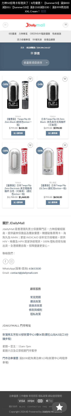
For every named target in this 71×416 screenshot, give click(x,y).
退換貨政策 (35, 305)
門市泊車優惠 (10, 358)
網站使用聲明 (55, 396)
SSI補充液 (37, 39)
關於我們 (13, 406)
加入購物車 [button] (18, 133)
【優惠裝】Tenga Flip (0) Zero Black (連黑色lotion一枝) (18, 122)
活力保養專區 (23, 39)
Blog (22, 406)
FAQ (45, 406)
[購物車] (65, 25)
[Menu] (5, 25)
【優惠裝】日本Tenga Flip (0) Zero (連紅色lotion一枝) (52, 187)
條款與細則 (35, 309)
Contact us (34, 406)
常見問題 (35, 297)
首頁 (22, 48)
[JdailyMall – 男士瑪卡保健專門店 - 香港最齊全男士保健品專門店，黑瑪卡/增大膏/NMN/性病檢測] (35, 24)
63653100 (35, 268)
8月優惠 (13, 33)
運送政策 (35, 301)
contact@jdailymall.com (24, 272)
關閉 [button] (43, 11)
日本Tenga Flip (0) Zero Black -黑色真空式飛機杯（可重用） (53, 122)
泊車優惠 (13, 396)
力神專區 (23, 33)
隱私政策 (35, 314)
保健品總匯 (49, 39)
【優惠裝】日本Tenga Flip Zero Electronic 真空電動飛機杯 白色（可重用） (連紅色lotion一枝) (18, 189)
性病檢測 (56, 33)
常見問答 (33, 396)
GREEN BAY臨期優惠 (40, 33)
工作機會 (23, 396)
